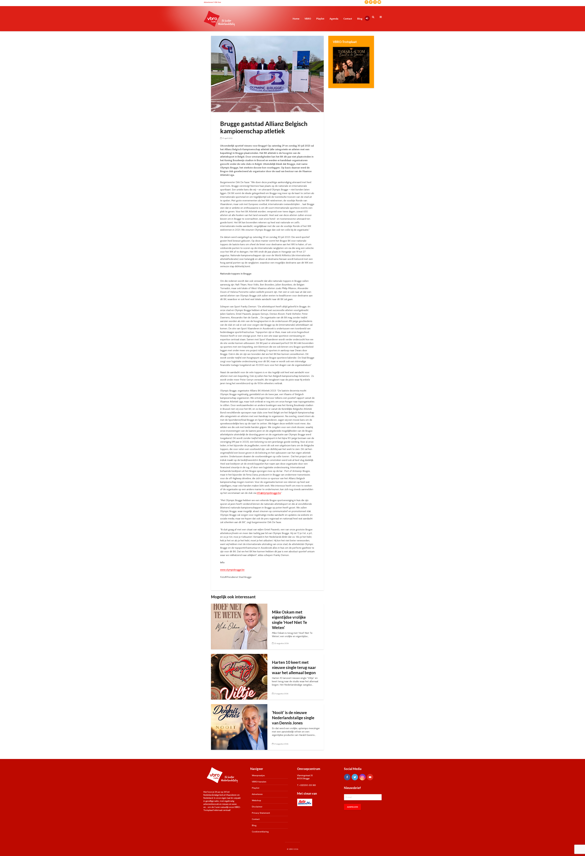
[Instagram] (362, 777)
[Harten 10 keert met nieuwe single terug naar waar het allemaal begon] (239, 676)
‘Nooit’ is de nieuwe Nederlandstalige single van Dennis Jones (293, 717)
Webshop (256, 800)
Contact (347, 18)
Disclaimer (257, 806)
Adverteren (257, 794)
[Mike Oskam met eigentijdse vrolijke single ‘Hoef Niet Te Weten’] (239, 626)
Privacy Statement (261, 813)
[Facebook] (347, 777)
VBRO (308, 18)
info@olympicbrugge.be (269, 493)
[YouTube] (370, 777)
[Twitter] (355, 777)
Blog (359, 18)
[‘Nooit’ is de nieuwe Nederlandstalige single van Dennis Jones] (239, 726)
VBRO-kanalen (259, 781)
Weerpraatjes (258, 775)
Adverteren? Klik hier (212, 2)
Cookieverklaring (260, 831)
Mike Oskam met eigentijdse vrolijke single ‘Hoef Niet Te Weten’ (289, 620)
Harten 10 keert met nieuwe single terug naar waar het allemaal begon (294, 667)
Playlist (320, 18)
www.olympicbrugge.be (232, 569)
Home (296, 18)
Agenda (334, 18)
